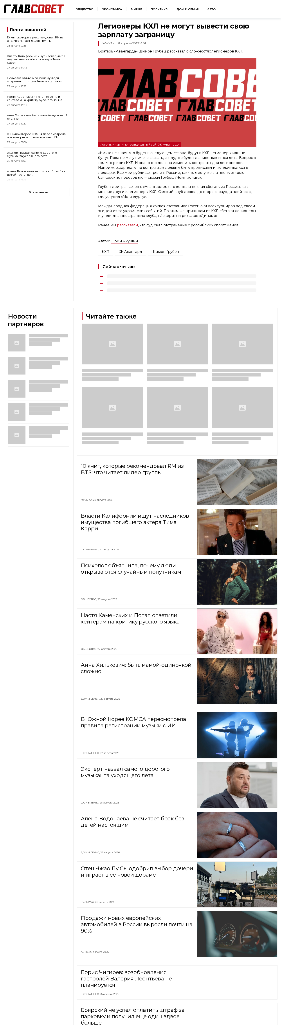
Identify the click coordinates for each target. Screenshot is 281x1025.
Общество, (89, 599)
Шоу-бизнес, (90, 549)
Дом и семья (188, 9)
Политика (159, 9)
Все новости (38, 192)
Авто (211, 9)
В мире (136, 9)
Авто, (85, 951)
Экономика (112, 9)
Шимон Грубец (165, 252)
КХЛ (105, 252)
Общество (84, 9)
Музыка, (87, 499)
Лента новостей (28, 29)
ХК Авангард (130, 252)
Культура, (88, 902)
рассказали (127, 225)
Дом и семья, (90, 698)
